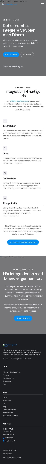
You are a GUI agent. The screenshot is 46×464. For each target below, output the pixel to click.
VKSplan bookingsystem (19, 101)
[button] (42, 4)
